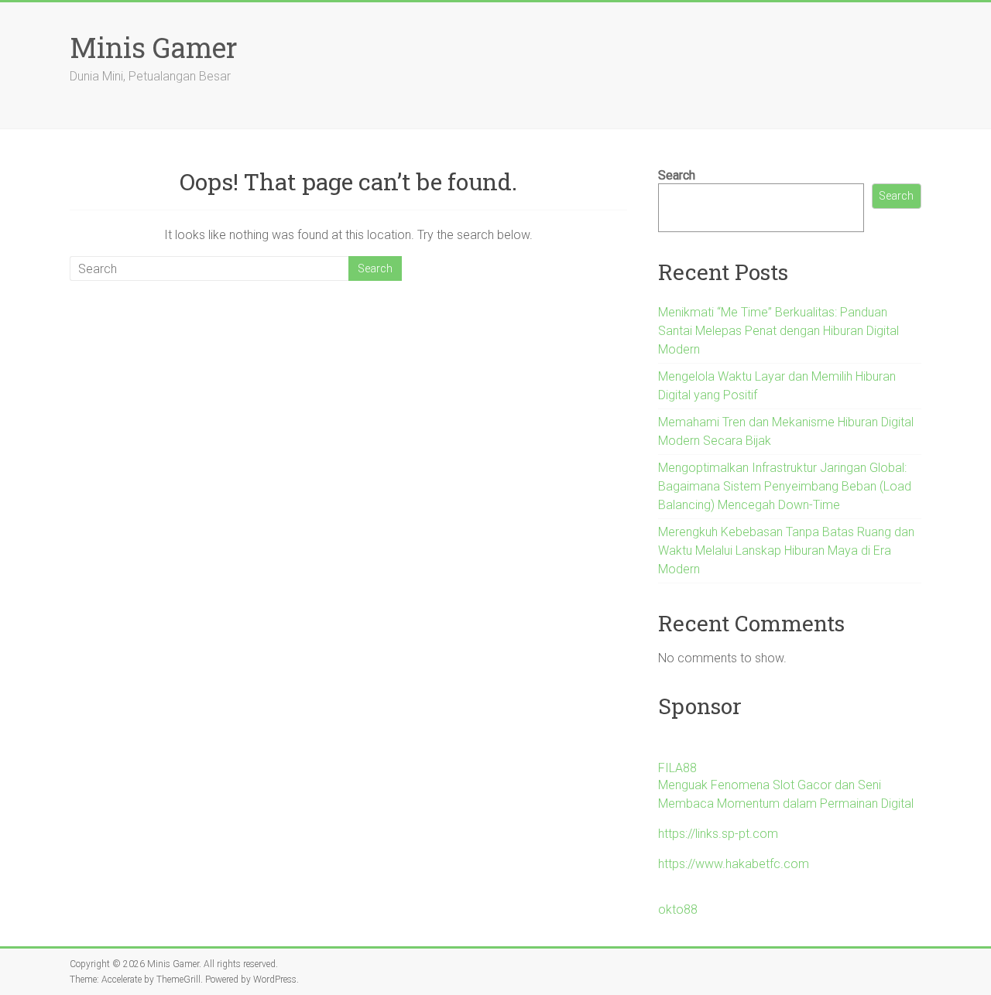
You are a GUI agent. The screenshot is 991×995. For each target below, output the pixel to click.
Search (676, 175)
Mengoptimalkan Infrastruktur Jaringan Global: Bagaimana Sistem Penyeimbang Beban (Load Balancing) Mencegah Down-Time (784, 486)
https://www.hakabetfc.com (733, 864)
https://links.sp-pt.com (718, 833)
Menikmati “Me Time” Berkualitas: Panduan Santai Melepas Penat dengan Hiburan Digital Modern (778, 331)
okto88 (678, 909)
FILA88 (677, 768)
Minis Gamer (154, 47)
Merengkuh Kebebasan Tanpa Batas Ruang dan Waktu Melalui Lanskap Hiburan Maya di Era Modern (786, 550)
